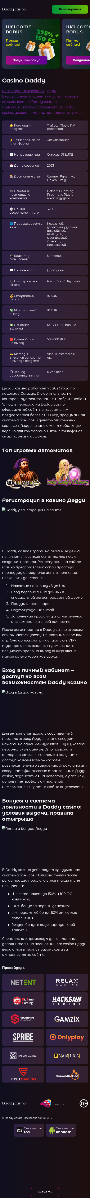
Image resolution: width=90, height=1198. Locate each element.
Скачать (45, 1192)
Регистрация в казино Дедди (29, 91)
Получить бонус (26, 60)
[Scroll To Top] (84, 1177)
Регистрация (70, 9)
